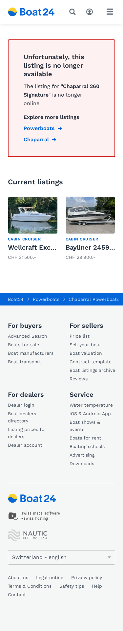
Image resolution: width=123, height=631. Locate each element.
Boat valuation (86, 353)
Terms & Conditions (29, 586)
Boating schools (87, 446)
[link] (33, 228)
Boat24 (16, 299)
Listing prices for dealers (27, 433)
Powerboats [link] (39, 128)
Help (97, 586)
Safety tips (71, 586)
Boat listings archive (92, 370)
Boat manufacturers (30, 353)
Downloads (82, 463)
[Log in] (91, 11)
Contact (17, 594)
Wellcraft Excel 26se (41, 247)
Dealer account (25, 445)
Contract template (91, 361)
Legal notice (49, 577)
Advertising (82, 455)
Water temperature (91, 405)
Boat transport (24, 361)
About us (18, 577)
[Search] (73, 12)
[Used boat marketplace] (31, 11)
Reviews (79, 378)
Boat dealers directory (22, 417)
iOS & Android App (90, 413)
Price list (80, 336)
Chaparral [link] (36, 139)
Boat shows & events (85, 425)
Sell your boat (85, 344)
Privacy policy (86, 577)
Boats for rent (85, 437)
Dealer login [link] (21, 405)
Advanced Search (27, 336)
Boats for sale (23, 344)
